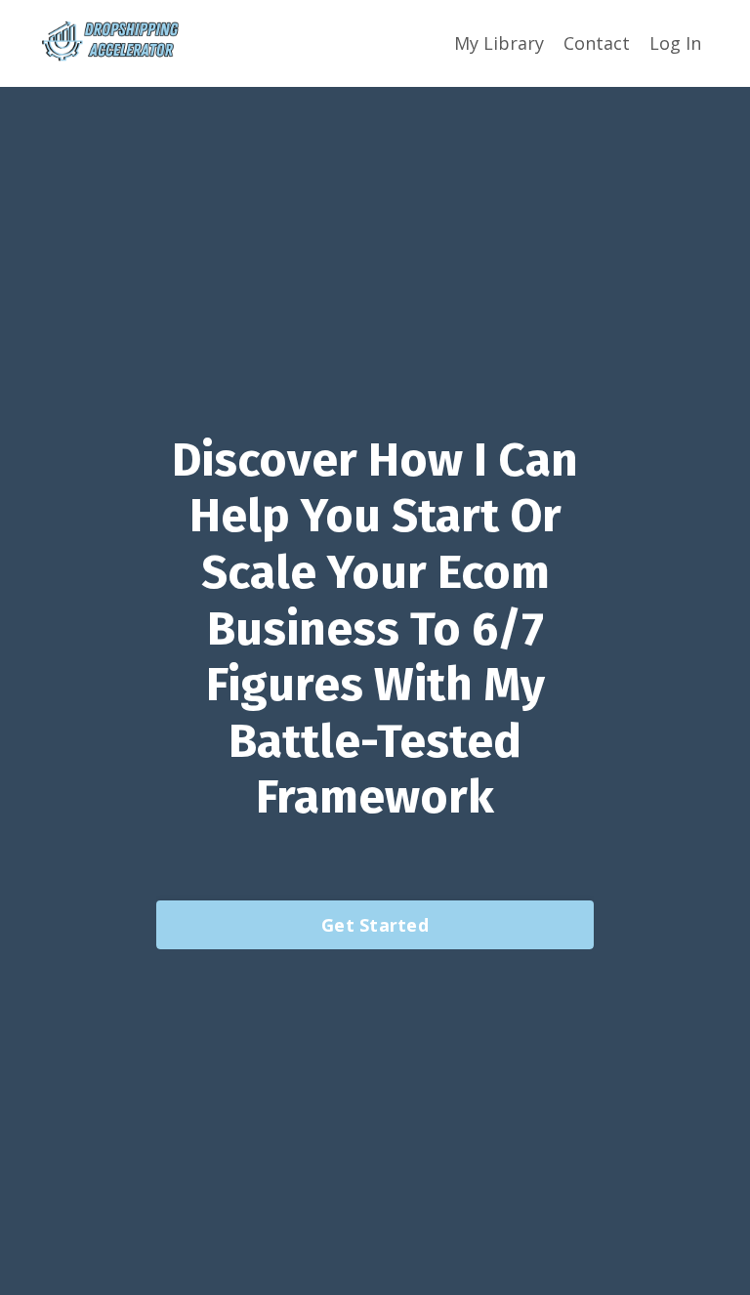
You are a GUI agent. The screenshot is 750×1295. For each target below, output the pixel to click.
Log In (675, 43)
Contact (596, 43)
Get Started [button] (375, 925)
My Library (499, 43)
